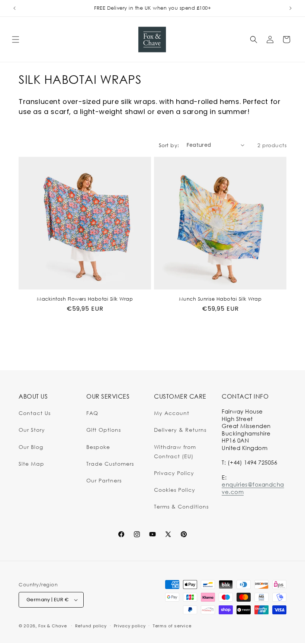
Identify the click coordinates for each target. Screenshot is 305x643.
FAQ (92, 413)
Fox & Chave (52, 626)
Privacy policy (130, 626)
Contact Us (35, 413)
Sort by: (169, 145)
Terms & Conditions (181, 506)
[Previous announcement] (14, 8)
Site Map (31, 463)
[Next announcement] (290, 8)
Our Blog (31, 447)
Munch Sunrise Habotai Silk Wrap (220, 299)
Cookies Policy (174, 490)
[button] (15, 39)
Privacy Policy (174, 473)
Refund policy (91, 626)
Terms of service (171, 626)
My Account (171, 413)
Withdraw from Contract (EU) (175, 451)
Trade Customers (110, 463)
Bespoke (98, 447)
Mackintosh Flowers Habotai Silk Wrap (85, 299)
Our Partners (104, 480)
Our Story (32, 430)
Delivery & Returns (180, 430)
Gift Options (103, 430)
